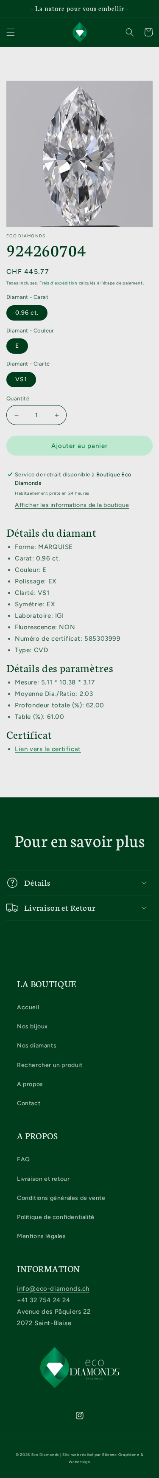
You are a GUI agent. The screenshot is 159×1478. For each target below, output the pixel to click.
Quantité (17, 398)
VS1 (21, 379)
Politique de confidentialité (56, 1217)
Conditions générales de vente (61, 1198)
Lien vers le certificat (48, 749)
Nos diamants (36, 1045)
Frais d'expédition (58, 283)
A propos (30, 1084)
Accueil (28, 1007)
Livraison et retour (43, 1178)
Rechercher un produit (50, 1065)
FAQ (23, 1159)
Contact (28, 1103)
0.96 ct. (27, 312)
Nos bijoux (32, 1026)
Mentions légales (41, 1236)
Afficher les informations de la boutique (72, 505)
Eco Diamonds (45, 1455)
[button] (10, 32)
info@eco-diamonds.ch (53, 1288)
